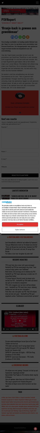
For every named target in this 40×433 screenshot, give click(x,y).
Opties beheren (20, 230)
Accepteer (20, 224)
